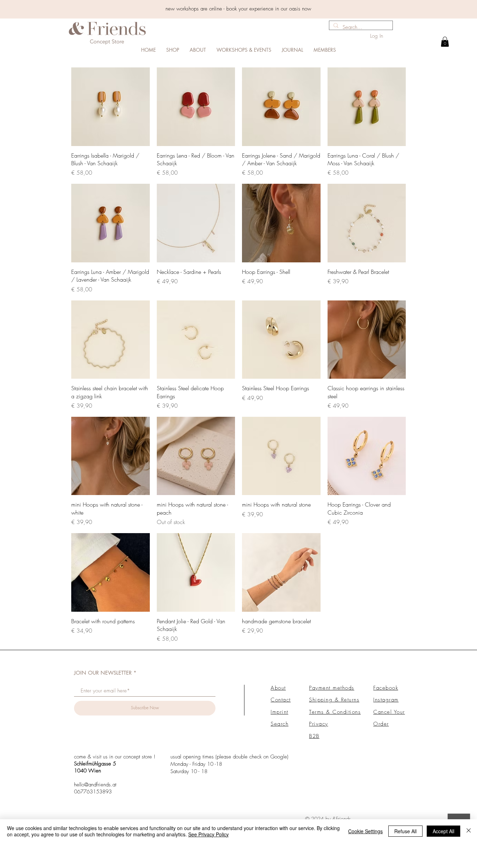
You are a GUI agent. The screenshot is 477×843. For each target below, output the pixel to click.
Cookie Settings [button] (365, 831)
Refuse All (405, 831)
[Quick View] (110, 106)
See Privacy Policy (208, 834)
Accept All (443, 831)
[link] (445, 42)
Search (279, 723)
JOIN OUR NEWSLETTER (103, 672)
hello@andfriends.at (95, 784)
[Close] (468, 831)
